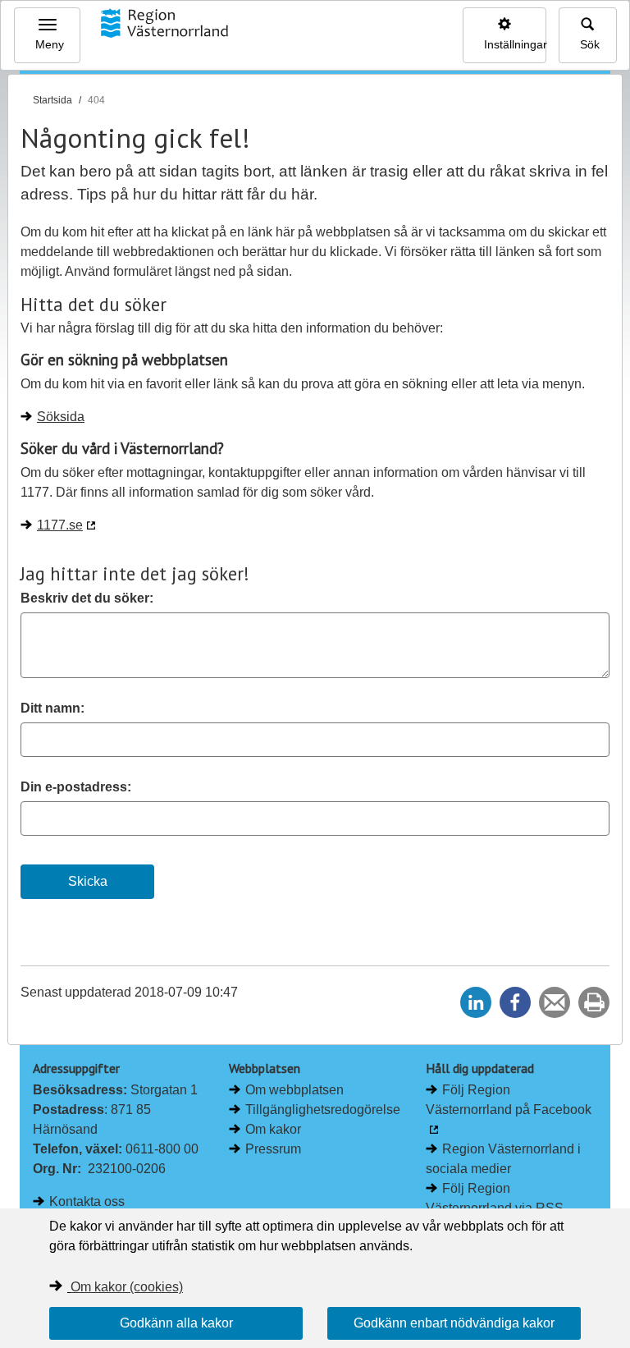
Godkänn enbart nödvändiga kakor (454, 1323)
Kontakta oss (87, 1201)
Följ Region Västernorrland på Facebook (508, 1099)
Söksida (60, 417)
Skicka (87, 881)
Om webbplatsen (294, 1090)
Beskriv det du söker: (87, 598)
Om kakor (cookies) (127, 1287)
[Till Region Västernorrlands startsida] (164, 23)
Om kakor (273, 1129)
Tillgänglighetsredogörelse (322, 1109)
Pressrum (273, 1149)
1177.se (60, 525)
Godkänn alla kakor (176, 1323)
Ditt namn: (52, 708)
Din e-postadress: (76, 787)
